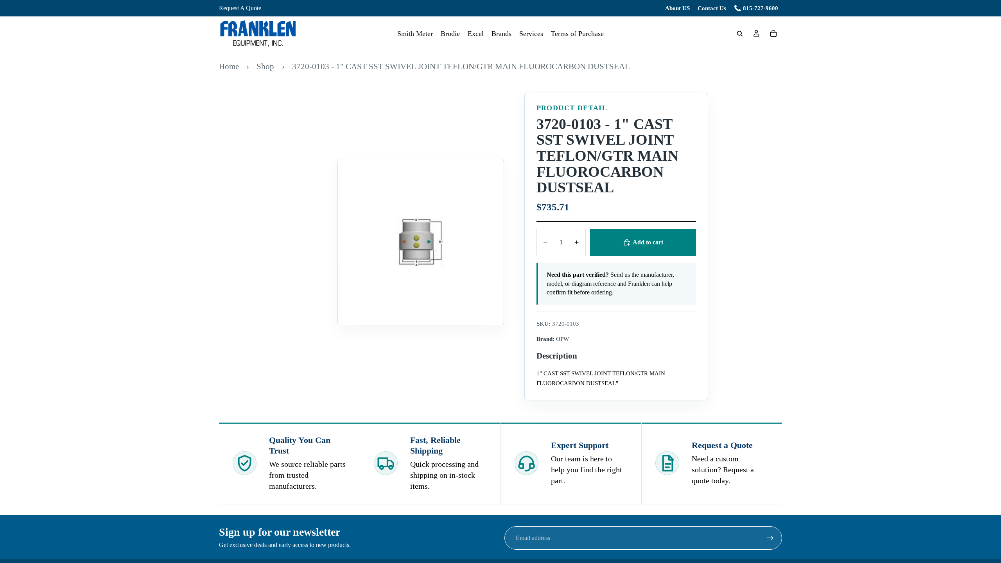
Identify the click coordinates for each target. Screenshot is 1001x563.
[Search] (739, 33)
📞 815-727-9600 (756, 8)
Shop (265, 66)
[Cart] (773, 33)
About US (677, 8)
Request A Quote (240, 8)
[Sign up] (770, 538)
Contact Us (712, 8)
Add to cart (648, 242)
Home (229, 66)
